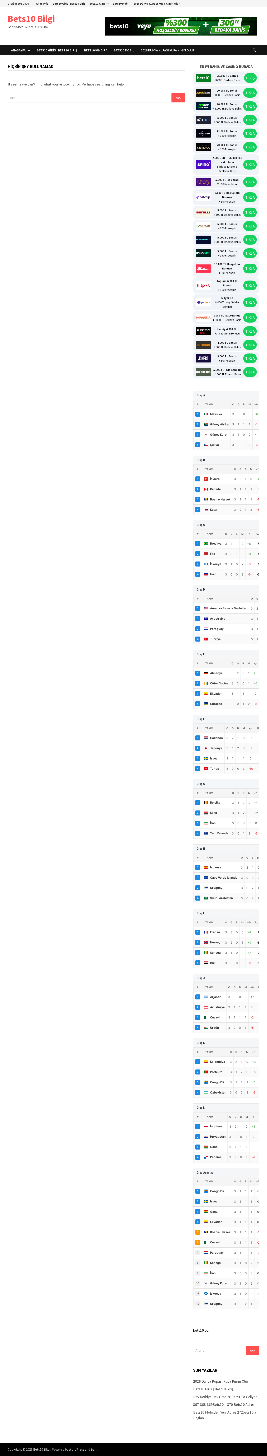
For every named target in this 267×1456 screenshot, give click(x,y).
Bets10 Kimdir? (99, 3)
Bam (94, 1449)
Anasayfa (42, 3)
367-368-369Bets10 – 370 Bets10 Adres (223, 1404)
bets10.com (202, 1330)
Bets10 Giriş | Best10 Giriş (69, 3)
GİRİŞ (250, 77)
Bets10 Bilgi (31, 18)
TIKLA (250, 92)
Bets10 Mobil (121, 3)
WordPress (76, 1449)
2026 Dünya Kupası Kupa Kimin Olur (157, 3)
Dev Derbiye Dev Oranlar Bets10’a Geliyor (225, 1396)
